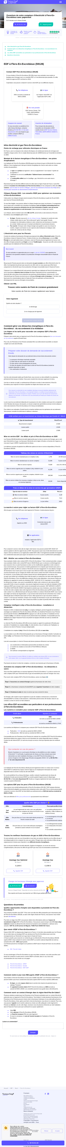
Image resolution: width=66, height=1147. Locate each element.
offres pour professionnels (23, 796)
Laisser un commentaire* (10, 1021)
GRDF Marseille (48, 1140)
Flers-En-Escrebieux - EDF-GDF (19, 967)
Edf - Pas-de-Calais (15, 949)
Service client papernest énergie (31, 1100)
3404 (19, 731)
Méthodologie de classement (30, 1109)
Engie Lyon (26, 1140)
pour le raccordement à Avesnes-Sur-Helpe (44, 187)
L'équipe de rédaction (28, 1097)
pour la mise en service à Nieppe (20, 187)
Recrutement (26, 1104)
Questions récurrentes (13, 55)
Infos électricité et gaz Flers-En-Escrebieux (19, 46)
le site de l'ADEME (39, 252)
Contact (25, 1099)
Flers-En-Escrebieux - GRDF (18, 964)
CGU (25, 1105)
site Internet (12, 916)
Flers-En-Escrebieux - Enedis (18, 965)
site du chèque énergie (34, 218)
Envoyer (33, 1032)
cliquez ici (53, 1036)
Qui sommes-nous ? (28, 1095)
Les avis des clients (28, 1102)
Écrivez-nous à (31, 1116)
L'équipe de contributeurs (29, 1098)
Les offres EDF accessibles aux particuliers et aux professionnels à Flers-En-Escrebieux (31, 52)
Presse (25, 1103)
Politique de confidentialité (29, 1108)
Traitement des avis (28, 1107)
